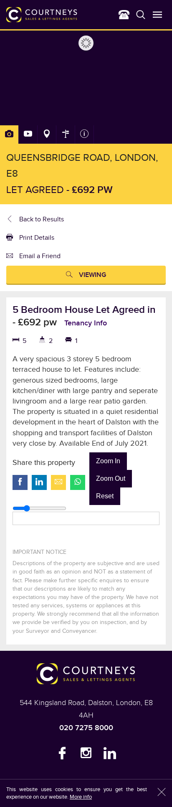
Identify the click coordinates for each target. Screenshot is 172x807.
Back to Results (41, 219)
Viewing (92, 275)
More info (81, 797)
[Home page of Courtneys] (41, 14)
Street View (65, 134)
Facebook (62, 755)
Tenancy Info (85, 323)
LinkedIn (109, 755)
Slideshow (28, 134)
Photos (9, 134)
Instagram (86, 755)
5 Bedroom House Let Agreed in (84, 310)
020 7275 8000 (86, 727)
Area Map (47, 134)
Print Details (36, 238)
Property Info (84, 134)
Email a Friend (40, 256)
